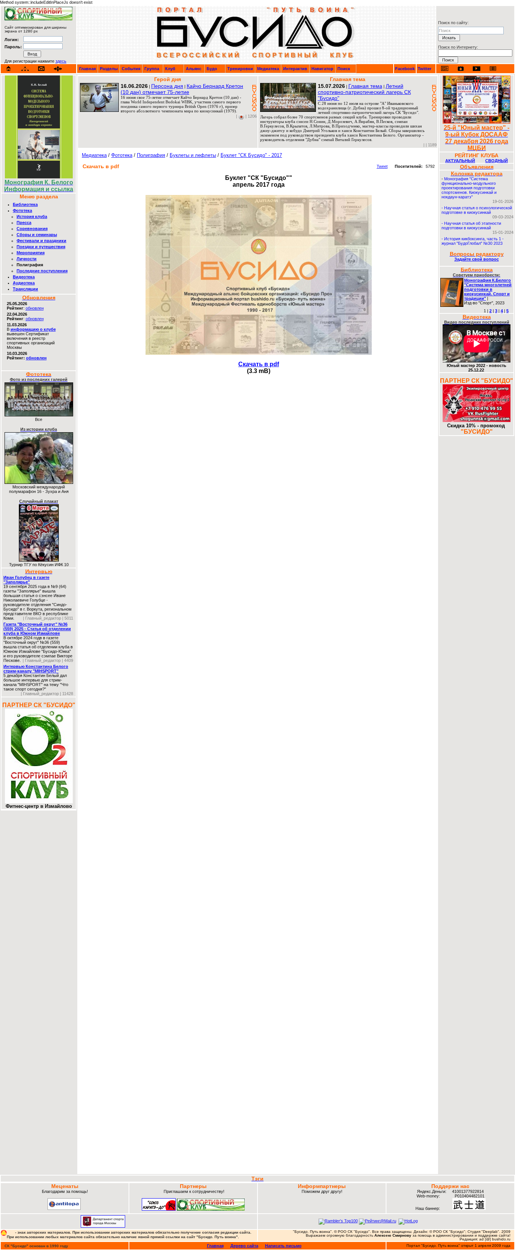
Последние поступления (42, 271)
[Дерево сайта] (25, 69)
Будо (212, 68)
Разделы (109, 68)
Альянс (193, 68)
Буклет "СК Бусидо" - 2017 (251, 155)
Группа (151, 68)
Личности (27, 258)
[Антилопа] (64, 1208)
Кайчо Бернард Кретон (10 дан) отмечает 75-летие (182, 89)
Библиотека (25, 204)
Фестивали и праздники (41, 240)
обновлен (35, 308)
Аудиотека (24, 283)
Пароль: (13, 47)
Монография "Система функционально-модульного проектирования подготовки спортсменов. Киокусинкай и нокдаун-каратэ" (469, 188)
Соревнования (32, 228)
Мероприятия (30, 252)
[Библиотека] (493, 68)
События (131, 68)
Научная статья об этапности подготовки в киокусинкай (471, 225)
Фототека (22, 210)
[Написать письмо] (41, 69)
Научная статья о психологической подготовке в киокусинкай (476, 210)
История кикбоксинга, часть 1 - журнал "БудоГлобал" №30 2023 (472, 241)
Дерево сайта (244, 1245)
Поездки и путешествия (41, 246)
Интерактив (295, 68)
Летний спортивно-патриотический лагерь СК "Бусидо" (364, 92)
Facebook (405, 68)
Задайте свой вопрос (476, 259)
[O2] (38, 19)
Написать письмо (283, 1245)
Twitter (424, 68)
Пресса (24, 222)
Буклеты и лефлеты (193, 155)
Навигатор (322, 68)
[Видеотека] (476, 68)
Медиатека (268, 68)
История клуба (32, 216)
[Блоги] (444, 68)
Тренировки (240, 68)
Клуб (170, 68)
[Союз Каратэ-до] (159, 1209)
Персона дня (167, 86)
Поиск (343, 68)
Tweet (382, 166)
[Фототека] (460, 69)
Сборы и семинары (37, 234)
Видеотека (24, 277)
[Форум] (58, 69)
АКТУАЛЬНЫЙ (460, 160)
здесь (60, 61)
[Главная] (9, 68)
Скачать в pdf (258, 364)
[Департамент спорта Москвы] (103, 1226)
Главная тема (365, 86)
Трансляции (25, 289)
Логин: (12, 39)
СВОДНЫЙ (496, 160)
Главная (87, 68)
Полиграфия (151, 155)
